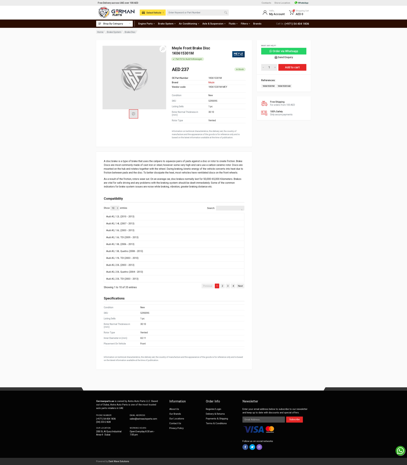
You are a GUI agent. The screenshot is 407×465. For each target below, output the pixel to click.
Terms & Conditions (216, 423)
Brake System (165, 23)
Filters (244, 23)
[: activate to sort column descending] (174, 212)
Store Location (282, 3)
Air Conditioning (188, 23)
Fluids (232, 23)
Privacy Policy (176, 428)
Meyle (211, 82)
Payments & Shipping (217, 418)
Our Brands (175, 413)
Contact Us (175, 423)
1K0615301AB (284, 86)
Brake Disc (130, 32)
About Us (174, 409)
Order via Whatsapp (285, 51)
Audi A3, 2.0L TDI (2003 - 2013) (122, 278)
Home (100, 32)
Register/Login (213, 409)
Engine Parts (145, 23)
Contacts (266, 3)
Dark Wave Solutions (119, 461)
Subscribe (294, 419)
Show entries (115, 208)
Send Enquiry (285, 57)
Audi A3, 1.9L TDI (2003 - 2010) (122, 258)
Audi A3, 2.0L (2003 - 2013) (120, 265)
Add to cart (292, 67)
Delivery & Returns (215, 413)
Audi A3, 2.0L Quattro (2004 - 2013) (124, 271)
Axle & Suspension (212, 23)
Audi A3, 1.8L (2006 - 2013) (120, 244)
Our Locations (176, 418)
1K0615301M (268, 86)
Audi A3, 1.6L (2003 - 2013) (120, 230)
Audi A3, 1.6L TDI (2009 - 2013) (122, 237)
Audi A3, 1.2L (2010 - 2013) (120, 216)
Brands (257, 23)
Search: (211, 208)
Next (240, 286)
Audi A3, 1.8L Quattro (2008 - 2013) (124, 251)
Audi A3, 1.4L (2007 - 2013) (120, 223)
